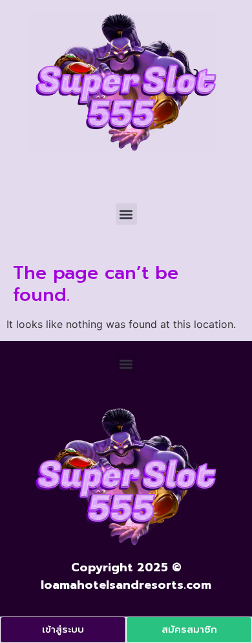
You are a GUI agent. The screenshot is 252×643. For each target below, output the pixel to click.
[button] (126, 214)
